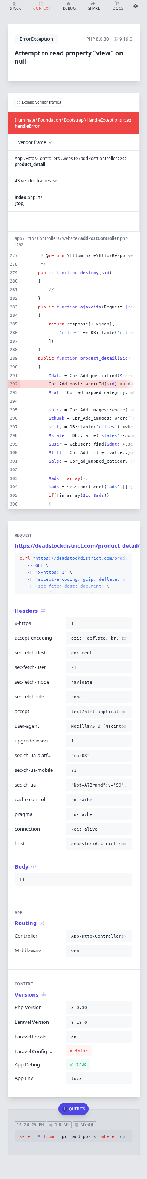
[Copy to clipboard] (125, 558)
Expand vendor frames (41, 102)
